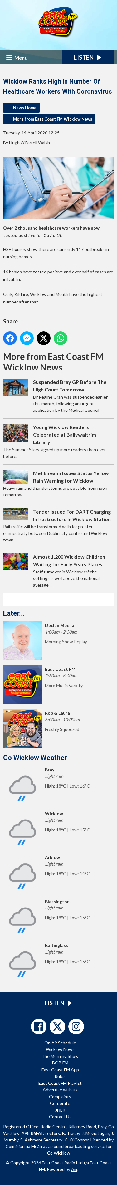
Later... (14, 613)
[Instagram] (76, 1026)
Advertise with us (60, 1089)
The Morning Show (60, 1056)
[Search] (108, 599)
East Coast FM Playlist (60, 1083)
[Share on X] (44, 338)
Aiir (74, 1169)
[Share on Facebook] (10, 338)
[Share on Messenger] (27, 338)
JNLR (60, 1110)
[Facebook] (38, 1026)
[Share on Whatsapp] (60, 338)
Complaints (60, 1096)
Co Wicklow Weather (35, 758)
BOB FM (60, 1062)
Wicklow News (60, 1049)
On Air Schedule (60, 1042)
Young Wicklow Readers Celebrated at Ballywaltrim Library (64, 434)
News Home (25, 107)
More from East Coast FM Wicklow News (52, 119)
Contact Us (60, 1116)
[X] (57, 1026)
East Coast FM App (60, 1069)
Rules (60, 1076)
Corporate (60, 1103)
